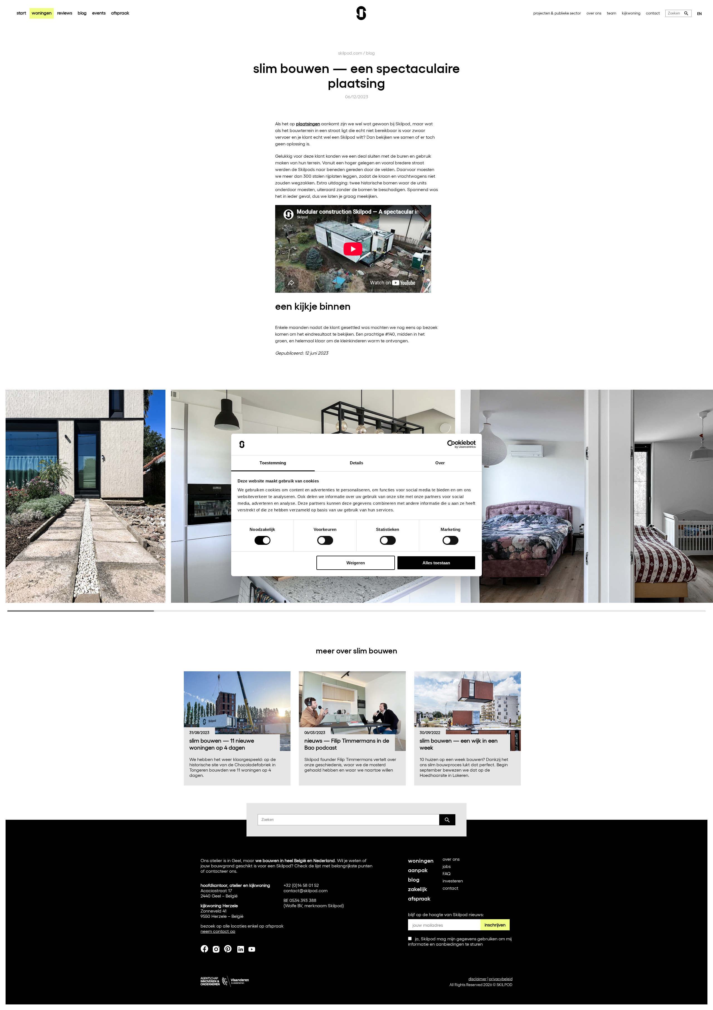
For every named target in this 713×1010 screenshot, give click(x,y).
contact (653, 13)
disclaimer (477, 978)
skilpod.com (350, 52)
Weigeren (355, 562)
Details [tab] (356, 462)
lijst (318, 865)
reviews (64, 12)
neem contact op (218, 931)
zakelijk (417, 888)
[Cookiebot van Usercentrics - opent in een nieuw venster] (451, 444)
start (21, 12)
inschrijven (495, 924)
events (99, 12)
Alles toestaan (436, 562)
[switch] (325, 540)
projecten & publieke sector (557, 13)
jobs (447, 866)
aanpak (418, 869)
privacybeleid (500, 978)
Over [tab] (440, 462)
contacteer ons (221, 871)
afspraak (120, 12)
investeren (453, 880)
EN (699, 13)
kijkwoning (631, 13)
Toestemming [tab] (273, 462)
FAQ (447, 873)
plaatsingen (308, 123)
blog (82, 12)
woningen (42, 12)
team (611, 13)
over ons (594, 13)
